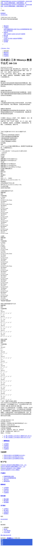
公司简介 (6, 508)
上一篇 (18, 435)
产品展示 (3, 473)
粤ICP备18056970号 (6, 535)
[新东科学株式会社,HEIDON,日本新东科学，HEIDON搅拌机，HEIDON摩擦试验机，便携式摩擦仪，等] (16, 4)
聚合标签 (6, 500)
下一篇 (17, 437)
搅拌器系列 (7, 481)
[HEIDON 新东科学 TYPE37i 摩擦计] (11, 468)
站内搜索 (6, 502)
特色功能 (3, 495)
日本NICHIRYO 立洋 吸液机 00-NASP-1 (14, 455)
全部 (5, 29)
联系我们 (6, 513)
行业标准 (6, 448)
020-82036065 (4, 519)
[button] (3, 48)
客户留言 (6, 510)
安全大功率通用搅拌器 (10, 478)
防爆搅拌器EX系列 (9, 476)
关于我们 (3, 505)
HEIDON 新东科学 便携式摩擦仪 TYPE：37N (13, 466)
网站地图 (6, 499)
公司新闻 (6, 444)
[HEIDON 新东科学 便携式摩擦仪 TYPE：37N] (13, 465)
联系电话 (3, 13)
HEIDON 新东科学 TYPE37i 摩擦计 (10, 469)
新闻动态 (6, 54)
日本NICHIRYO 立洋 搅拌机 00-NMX (14, 458)
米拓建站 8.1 (10, 538)
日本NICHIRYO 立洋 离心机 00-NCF (13, 457)
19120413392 (4, 14)
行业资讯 (6, 55)
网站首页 (6, 26)
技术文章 (6, 447)
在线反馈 (6, 512)
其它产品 (6, 479)
